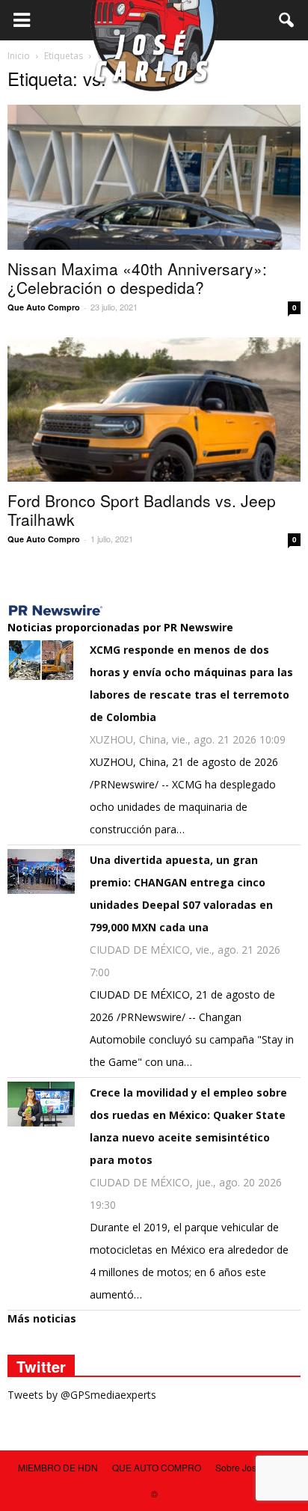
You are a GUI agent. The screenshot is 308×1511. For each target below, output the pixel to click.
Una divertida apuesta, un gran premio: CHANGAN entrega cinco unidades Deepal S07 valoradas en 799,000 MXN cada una (181, 893)
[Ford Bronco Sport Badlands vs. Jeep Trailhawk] (154, 409)
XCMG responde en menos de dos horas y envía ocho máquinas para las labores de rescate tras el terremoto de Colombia (191, 683)
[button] (287, 20)
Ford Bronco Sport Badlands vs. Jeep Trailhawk (141, 509)
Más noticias (41, 1318)
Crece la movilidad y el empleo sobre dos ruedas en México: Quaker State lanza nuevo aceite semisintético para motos (188, 1126)
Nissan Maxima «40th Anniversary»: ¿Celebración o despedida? (137, 277)
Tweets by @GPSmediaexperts (81, 1395)
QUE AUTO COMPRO (156, 1467)
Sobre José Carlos (253, 1467)
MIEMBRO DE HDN (58, 1467)
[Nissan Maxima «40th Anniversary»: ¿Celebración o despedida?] (154, 177)
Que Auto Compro (43, 307)
